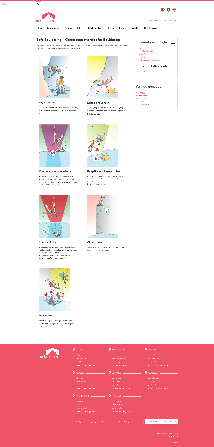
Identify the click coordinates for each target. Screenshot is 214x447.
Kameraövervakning (109, 421)
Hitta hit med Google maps (85, 365)
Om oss (122, 28)
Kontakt (134, 28)
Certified (141, 57)
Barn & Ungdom (95, 28)
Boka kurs (69, 28)
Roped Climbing (144, 72)
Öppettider (142, 95)
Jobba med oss (144, 104)
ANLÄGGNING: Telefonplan (159, 21)
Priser (80, 28)
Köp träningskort (150, 28)
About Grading (144, 54)
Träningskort (143, 98)
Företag (110, 28)
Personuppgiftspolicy (92, 421)
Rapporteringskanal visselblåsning (131, 421)
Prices (140, 48)
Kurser (141, 101)
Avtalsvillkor (77, 421)
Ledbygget (142, 92)
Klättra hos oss (53, 28)
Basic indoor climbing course (149, 60)
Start (40, 28)
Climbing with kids (145, 51)
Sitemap (175, 442)
